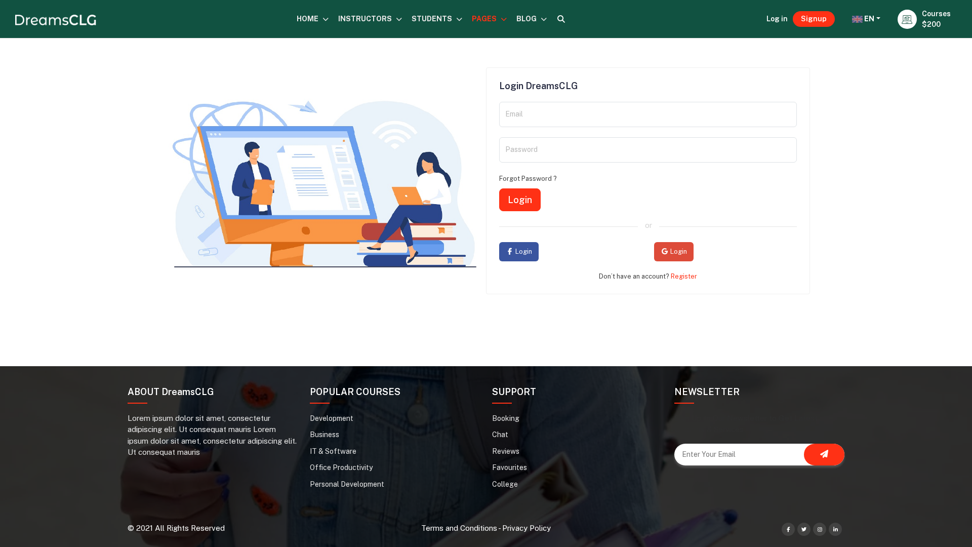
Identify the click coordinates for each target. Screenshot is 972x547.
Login (520, 199)
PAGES (485, 19)
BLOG (527, 19)
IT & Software (333, 451)
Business (324, 435)
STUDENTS (433, 19)
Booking (505, 418)
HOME (308, 19)
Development (331, 418)
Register (684, 276)
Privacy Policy (526, 528)
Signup (814, 19)
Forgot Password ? (528, 178)
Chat (500, 435)
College (505, 484)
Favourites (509, 467)
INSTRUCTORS (365, 19)
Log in (777, 19)
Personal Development (347, 484)
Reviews (505, 451)
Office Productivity (341, 467)
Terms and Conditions (459, 528)
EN (868, 19)
